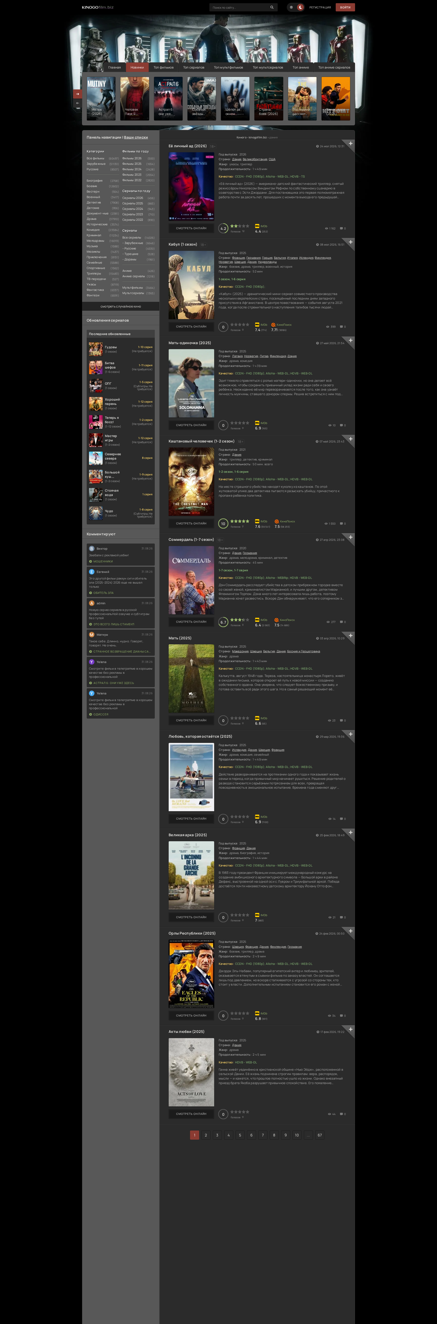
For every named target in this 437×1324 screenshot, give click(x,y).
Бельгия (280, 258)
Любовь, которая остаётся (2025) (201, 736)
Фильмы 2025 (132, 164)
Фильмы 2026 (132, 158)
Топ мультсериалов (268, 67)
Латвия (237, 356)
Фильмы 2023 (131, 175)
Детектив (94, 202)
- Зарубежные (132, 243)
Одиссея (101, 714)
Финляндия (323, 258)
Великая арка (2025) (188, 834)
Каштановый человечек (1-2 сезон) (202, 441)
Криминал (94, 235)
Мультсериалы (133, 293)
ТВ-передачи (96, 279)
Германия (253, 258)
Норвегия (226, 262)
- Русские (129, 248)
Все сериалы (131, 237)
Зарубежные (96, 164)
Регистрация (320, 7)
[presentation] (77, 103)
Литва (264, 356)
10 (297, 1135)
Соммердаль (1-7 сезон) (191, 539)
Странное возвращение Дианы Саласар (123, 651)
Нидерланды (267, 262)
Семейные (94, 262)
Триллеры (94, 273)
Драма (91, 219)
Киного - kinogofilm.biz (252, 137)
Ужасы (91, 284)
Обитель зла (104, 593)
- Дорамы (129, 259)
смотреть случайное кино (121, 306)
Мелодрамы (95, 241)
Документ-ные (98, 213)
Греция (267, 258)
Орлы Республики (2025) (192, 933)
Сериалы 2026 (132, 198)
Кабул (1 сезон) (183, 244)
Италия (292, 258)
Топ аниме (301, 67)
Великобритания (255, 159)
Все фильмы (95, 158)
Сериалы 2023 (132, 214)
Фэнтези (93, 295)
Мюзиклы (93, 251)
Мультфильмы (132, 287)
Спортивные (96, 268)
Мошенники (103, 561)
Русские (93, 169)
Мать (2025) (180, 637)
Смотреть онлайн (191, 228)
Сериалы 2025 (132, 203)
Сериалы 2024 (132, 209)
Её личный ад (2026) (188, 145)
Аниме (127, 271)
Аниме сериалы (133, 276)
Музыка (92, 246)
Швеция (240, 262)
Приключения (97, 257)
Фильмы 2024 (132, 169)
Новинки (137, 67)
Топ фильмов (164, 67)
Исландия (306, 258)
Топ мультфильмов (228, 67)
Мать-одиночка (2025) (190, 342)
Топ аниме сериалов (334, 67)
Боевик (92, 186)
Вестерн (93, 191)
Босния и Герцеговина (303, 651)
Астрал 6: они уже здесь (114, 683)
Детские (93, 208)
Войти (345, 7)
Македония (240, 651)
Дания (236, 159)
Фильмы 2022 (131, 180)
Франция (238, 258)
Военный (93, 197)
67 (320, 1135)
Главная (114, 67)
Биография (95, 180)
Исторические (97, 224)
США (272, 159)
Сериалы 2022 (132, 220)
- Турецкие (130, 254)
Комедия (93, 230)
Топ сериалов (193, 67)
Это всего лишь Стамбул (114, 624)
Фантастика (95, 290)
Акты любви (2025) (187, 1031)
